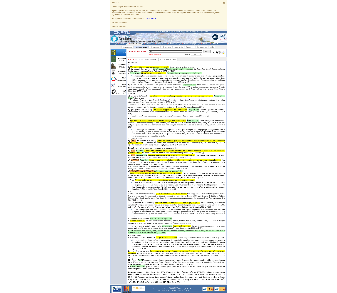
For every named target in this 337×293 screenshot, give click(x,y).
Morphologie (127, 47)
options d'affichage (155, 54)
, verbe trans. (168, 59)
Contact (215, 44)
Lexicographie (141, 47)
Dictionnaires (173, 44)
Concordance (202, 47)
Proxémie (189, 47)
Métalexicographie (190, 44)
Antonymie (179, 47)
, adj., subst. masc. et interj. (143, 59)
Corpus (148, 44)
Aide (212, 47)
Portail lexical (150, 18)
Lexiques (159, 44)
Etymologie (155, 47)
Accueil (122, 44)
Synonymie (167, 47)
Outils (204, 44)
